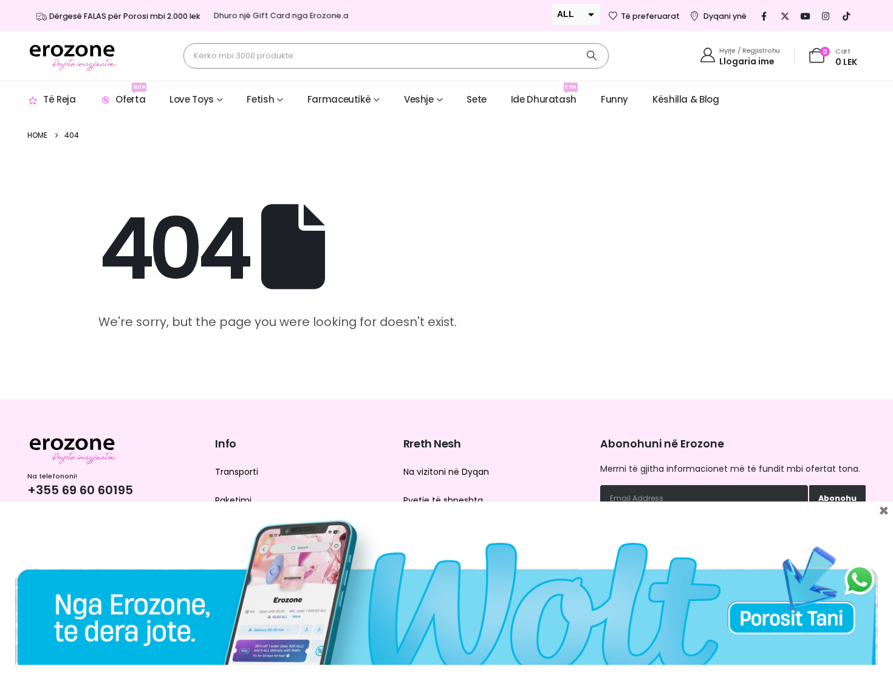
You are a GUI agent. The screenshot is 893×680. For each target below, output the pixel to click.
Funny (614, 99)
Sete (477, 99)
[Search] (591, 56)
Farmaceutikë (339, 99)
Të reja (59, 99)
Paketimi (233, 500)
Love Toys (191, 99)
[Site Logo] (72, 56)
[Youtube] (805, 15)
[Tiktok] (846, 15)
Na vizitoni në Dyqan (446, 472)
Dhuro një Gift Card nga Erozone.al (275, 15)
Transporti (236, 472)
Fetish (260, 99)
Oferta (130, 94)
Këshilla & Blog (685, 99)
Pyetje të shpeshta (443, 500)
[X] (784, 15)
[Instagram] (826, 15)
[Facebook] (764, 15)
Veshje (419, 99)
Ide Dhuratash (544, 94)
